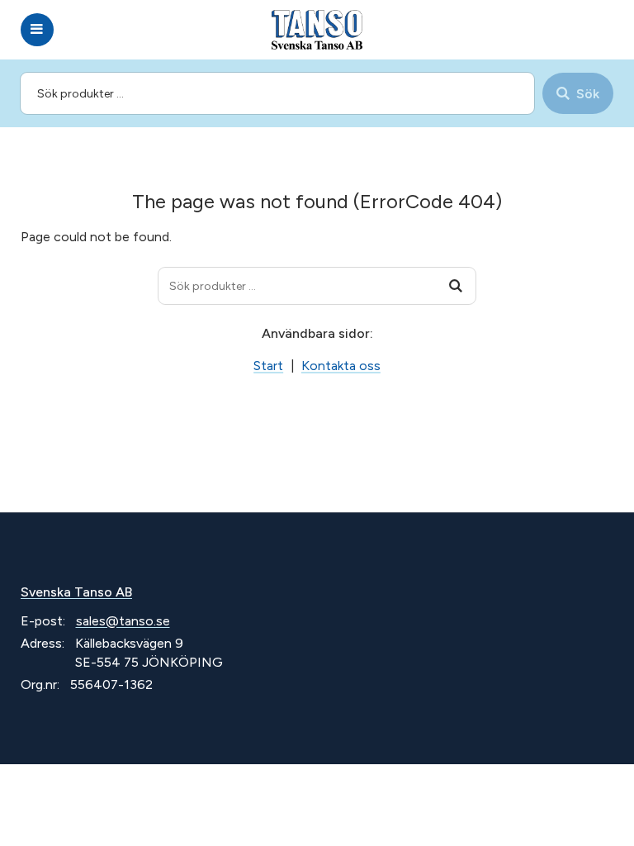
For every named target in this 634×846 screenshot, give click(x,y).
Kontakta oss (341, 365)
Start (268, 365)
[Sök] (456, 286)
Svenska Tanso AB (76, 592)
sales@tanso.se (123, 621)
